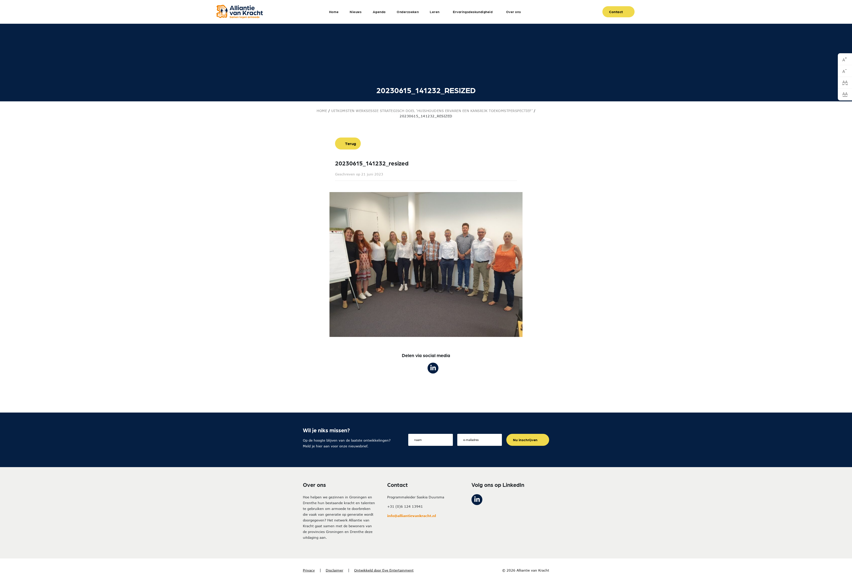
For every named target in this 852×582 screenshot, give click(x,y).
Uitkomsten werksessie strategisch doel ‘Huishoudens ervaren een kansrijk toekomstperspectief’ (432, 111)
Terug (350, 143)
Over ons (513, 12)
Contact (616, 11)
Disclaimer (334, 570)
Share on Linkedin (433, 368)
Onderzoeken (408, 12)
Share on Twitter (419, 368)
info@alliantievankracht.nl (411, 516)
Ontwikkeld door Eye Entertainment (384, 570)
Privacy (309, 570)
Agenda (379, 12)
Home (334, 12)
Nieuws (355, 12)
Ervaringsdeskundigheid (473, 12)
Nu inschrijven (525, 439)
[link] (845, 59)
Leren (435, 12)
